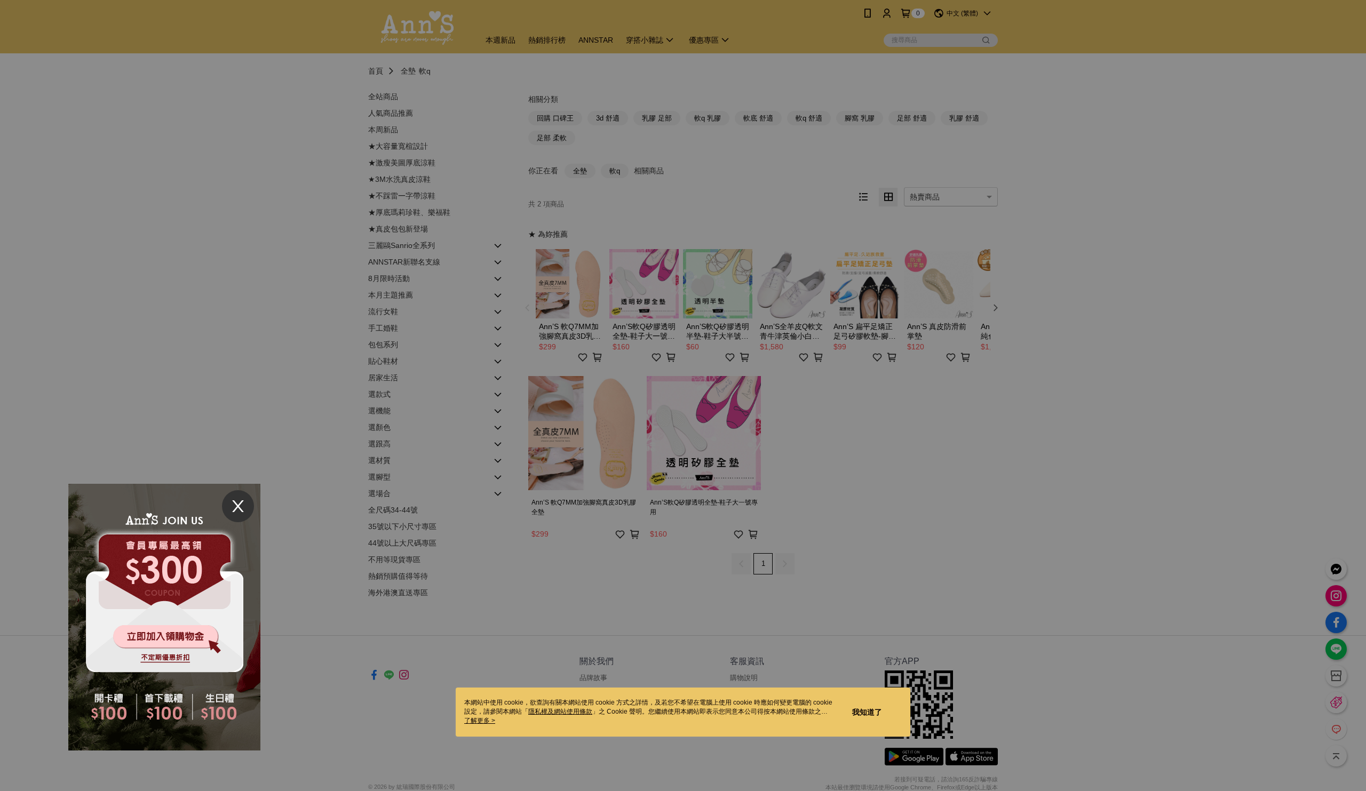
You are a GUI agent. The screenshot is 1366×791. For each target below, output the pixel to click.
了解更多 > (479, 720)
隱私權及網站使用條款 (560, 711)
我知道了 (867, 712)
